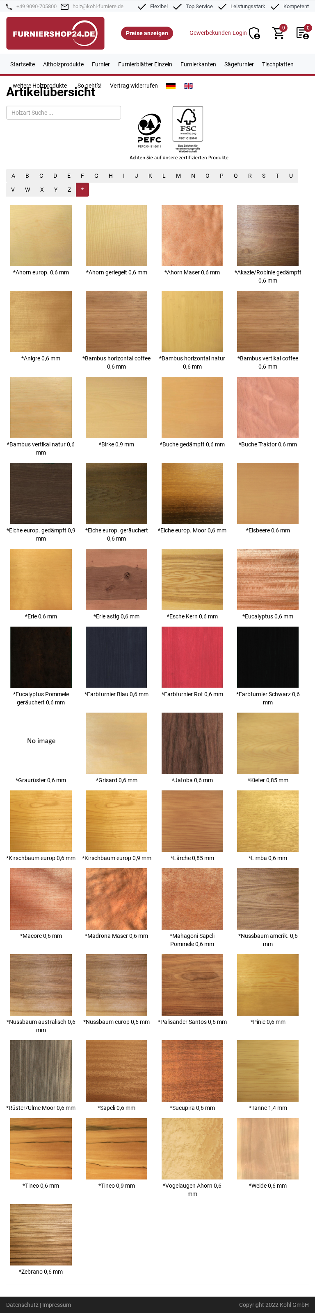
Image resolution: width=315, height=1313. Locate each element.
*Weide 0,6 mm (268, 1185)
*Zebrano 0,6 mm (41, 1271)
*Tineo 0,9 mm (116, 1185)
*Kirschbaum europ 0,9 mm (116, 858)
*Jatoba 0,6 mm (192, 780)
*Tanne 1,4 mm (268, 1108)
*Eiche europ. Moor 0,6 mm (192, 530)
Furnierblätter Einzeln (145, 64)
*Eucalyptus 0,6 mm (267, 616)
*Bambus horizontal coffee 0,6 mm (116, 362)
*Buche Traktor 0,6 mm (268, 444)
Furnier (101, 64)
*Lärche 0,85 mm (192, 858)
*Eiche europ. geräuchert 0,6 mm (116, 534)
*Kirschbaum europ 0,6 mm (40, 858)
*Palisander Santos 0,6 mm (192, 1022)
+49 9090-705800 (36, 6)
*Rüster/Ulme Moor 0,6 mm (40, 1108)
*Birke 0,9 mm (116, 444)
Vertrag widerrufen (134, 85)
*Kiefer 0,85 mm (268, 780)
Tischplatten (278, 64)
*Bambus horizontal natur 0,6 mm (192, 362)
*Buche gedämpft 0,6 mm (192, 444)
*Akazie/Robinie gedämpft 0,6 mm (268, 276)
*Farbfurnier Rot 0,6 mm (192, 694)
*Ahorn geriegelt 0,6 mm (116, 272)
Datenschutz (22, 1305)
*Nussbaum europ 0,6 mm (116, 1022)
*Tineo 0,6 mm (41, 1185)
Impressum (56, 1305)
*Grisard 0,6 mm (116, 780)
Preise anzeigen (147, 33)
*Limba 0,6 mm (268, 858)
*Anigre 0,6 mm (40, 358)
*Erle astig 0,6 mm (116, 616)
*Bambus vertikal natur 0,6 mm (41, 448)
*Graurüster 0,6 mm (41, 780)
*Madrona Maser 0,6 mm (116, 936)
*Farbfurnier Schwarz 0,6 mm (268, 698)
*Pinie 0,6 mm (268, 1022)
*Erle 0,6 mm (41, 616)
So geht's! (90, 85)
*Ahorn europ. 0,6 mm (41, 272)
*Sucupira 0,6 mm (192, 1108)
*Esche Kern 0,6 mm (192, 616)
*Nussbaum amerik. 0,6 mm (268, 940)
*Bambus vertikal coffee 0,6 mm (267, 362)
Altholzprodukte (63, 64)
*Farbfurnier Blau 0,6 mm (116, 694)
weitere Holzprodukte (40, 85)
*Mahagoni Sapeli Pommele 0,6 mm (192, 940)
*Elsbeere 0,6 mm (268, 530)
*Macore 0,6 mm (41, 936)
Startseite (22, 64)
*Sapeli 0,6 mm (116, 1108)
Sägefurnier (239, 64)
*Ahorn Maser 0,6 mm (192, 272)
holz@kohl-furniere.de (98, 6)
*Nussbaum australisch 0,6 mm (41, 1026)
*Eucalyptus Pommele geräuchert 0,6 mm (41, 698)
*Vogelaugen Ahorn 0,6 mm (192, 1189)
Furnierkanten (198, 64)
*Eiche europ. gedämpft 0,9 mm (41, 534)
